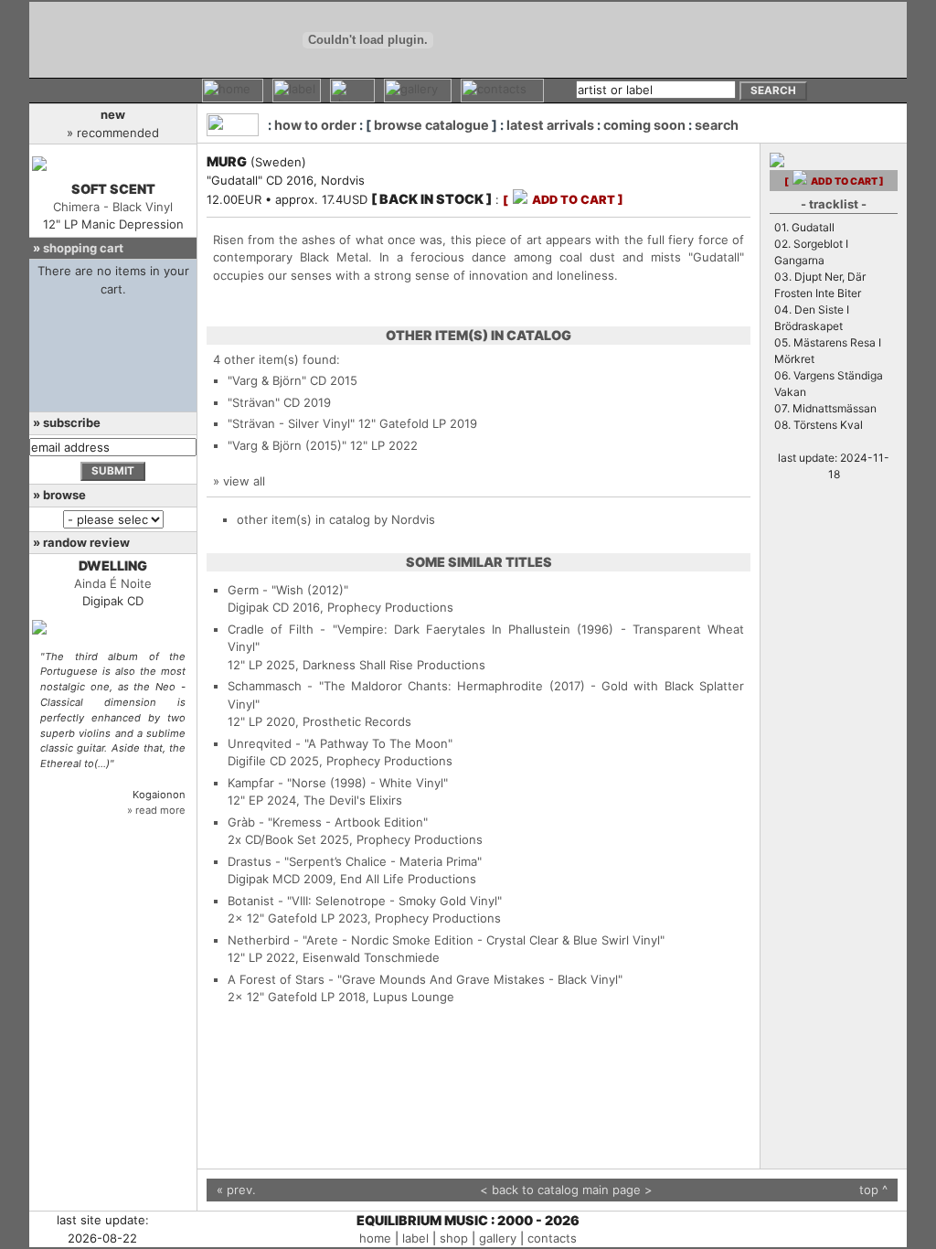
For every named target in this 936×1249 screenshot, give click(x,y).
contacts (552, 1238)
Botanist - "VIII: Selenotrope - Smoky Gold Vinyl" (365, 900)
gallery (497, 1238)
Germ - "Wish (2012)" (288, 589)
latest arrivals (550, 125)
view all (244, 481)
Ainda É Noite (113, 583)
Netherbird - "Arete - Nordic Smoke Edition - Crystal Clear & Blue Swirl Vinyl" (446, 940)
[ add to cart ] (563, 200)
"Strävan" (254, 402)
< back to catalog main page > (566, 1189)
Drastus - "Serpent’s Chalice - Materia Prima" (355, 861)
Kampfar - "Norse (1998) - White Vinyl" (338, 782)
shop (454, 1238)
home (375, 1238)
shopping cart (83, 247)
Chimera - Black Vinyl (113, 206)
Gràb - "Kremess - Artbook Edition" (328, 822)
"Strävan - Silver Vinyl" (291, 423)
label (415, 1238)
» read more (156, 810)
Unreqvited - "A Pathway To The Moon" (340, 743)
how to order (315, 125)
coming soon (644, 125)
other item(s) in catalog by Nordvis (336, 519)
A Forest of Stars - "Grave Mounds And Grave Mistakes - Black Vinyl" (425, 979)
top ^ (873, 1189)
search (717, 125)
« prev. (236, 1189)
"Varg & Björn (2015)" (287, 445)
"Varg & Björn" (267, 380)
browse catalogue (431, 125)
